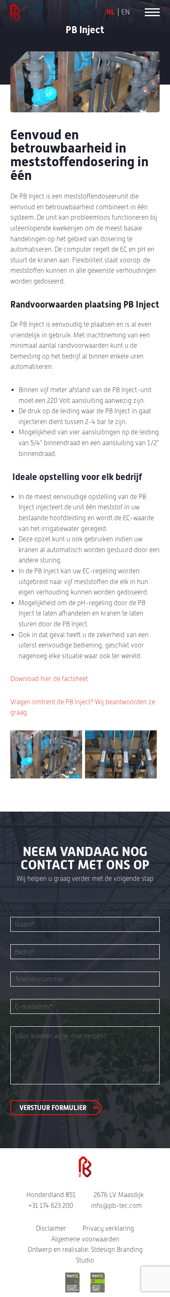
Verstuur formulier (52, 1108)
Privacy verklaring (108, 1228)
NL (110, 12)
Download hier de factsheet (49, 679)
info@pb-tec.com (116, 1206)
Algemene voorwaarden (85, 1239)
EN (125, 12)
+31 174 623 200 (50, 1206)
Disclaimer (51, 1228)
